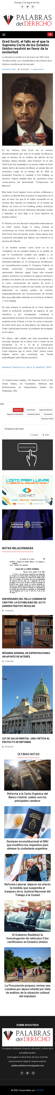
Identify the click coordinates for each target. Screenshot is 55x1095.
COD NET (40, 1090)
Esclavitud (48, 414)
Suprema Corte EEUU (15, 414)
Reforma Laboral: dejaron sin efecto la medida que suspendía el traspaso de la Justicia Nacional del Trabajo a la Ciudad (28, 890)
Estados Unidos (34, 414)
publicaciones (38, 69)
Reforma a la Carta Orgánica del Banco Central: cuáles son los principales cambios (27, 797)
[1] (35, 357)
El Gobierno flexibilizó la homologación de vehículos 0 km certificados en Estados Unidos (27, 938)
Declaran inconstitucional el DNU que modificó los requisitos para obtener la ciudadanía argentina (27, 845)
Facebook (35, 435)
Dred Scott (31, 410)
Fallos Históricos (45, 410)
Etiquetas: (18, 410)
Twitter (47, 435)
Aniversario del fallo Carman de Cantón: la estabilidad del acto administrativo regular (24, 602)
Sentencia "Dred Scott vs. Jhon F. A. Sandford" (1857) (26, 367)
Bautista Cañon (10, 69)
